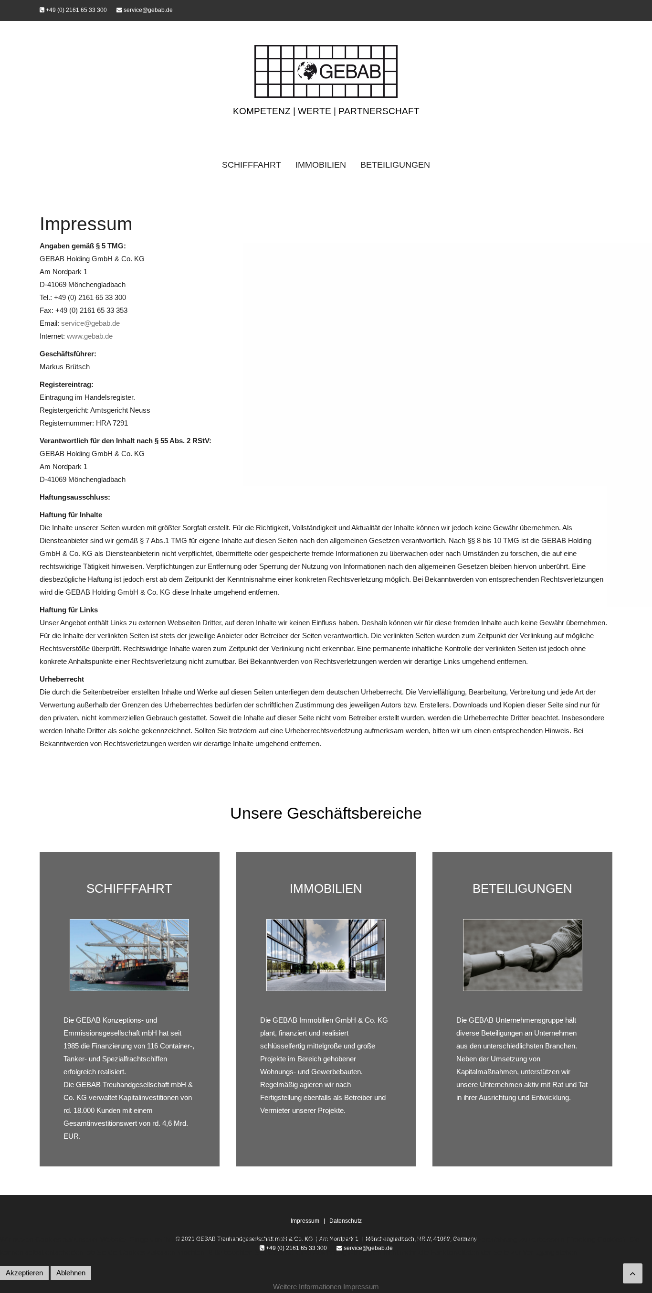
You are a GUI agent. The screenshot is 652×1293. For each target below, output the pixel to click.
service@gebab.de (147, 10)
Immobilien (320, 165)
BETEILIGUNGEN (522, 888)
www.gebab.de (90, 336)
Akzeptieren (24, 1273)
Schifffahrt (251, 165)
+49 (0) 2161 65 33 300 (75, 10)
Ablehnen (70, 1273)
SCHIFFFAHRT (129, 888)
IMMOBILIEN (326, 888)
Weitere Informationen (307, 1286)
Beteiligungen (395, 165)
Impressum (306, 1221)
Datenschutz (345, 1221)
